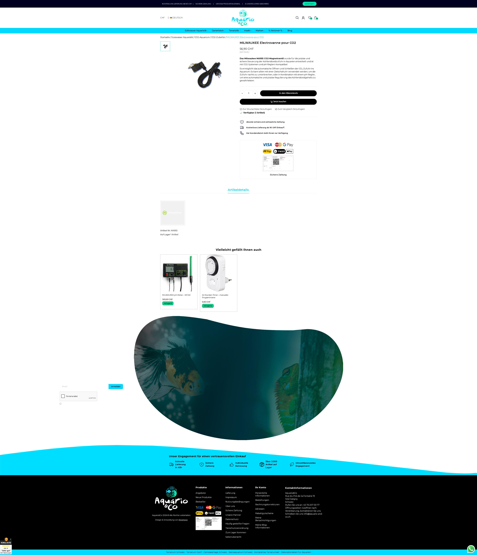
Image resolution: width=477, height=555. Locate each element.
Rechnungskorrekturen (267, 504)
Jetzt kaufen (279, 101)
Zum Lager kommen (235, 532)
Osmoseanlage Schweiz (215, 552)
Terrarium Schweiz (175, 552)
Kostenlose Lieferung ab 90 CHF (177, 4)
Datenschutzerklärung (88, 404)
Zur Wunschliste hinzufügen (257, 109)
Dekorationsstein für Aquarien (296, 552)
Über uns (230, 506)
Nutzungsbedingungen (237, 502)
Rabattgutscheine (264, 513)
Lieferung (230, 493)
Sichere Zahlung (203, 4)
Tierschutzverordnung (236, 528)
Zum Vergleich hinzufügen (291, 109)
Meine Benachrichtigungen (265, 519)
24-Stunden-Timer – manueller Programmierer (215, 296)
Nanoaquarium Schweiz (241, 552)
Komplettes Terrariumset (266, 552)
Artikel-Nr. (165, 230)
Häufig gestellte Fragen (237, 523)
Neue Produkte (204, 497)
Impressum (231, 497)
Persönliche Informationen (262, 494)
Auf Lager (165, 234)
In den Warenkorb (288, 93)
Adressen (259, 509)
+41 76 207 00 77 (311, 505)
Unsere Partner (233, 515)
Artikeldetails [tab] (238, 190)
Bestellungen (262, 500)
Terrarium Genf (194, 552)
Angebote (201, 493)
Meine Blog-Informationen (262, 526)
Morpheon (183, 520)
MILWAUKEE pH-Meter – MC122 (176, 295)
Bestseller (201, 502)
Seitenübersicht (233, 537)
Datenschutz (231, 519)
